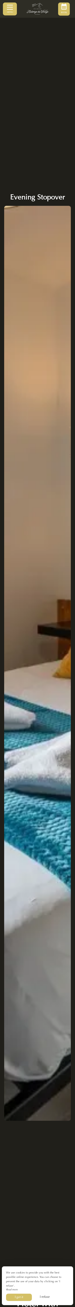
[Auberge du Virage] (37, 9)
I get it (19, 1297)
